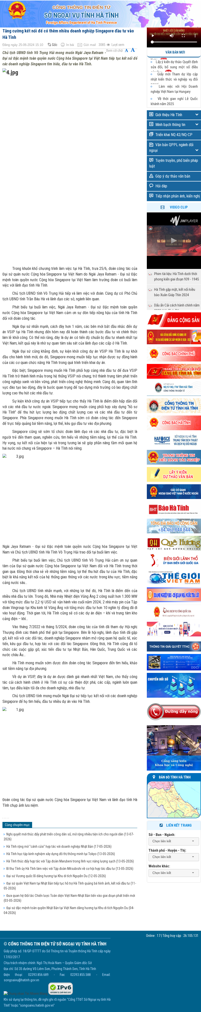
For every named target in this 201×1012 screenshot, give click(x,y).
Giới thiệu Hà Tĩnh (168, 114)
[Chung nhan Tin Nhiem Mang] (26, 993)
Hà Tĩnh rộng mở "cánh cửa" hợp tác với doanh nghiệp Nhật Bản (59, 846)
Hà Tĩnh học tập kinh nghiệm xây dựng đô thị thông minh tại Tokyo (60, 854)
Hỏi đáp (161, 186)
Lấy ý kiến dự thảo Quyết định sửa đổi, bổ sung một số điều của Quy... (174, 63)
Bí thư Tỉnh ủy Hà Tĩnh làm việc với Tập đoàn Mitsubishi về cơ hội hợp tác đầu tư (69, 869)
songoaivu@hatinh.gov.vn (21, 980)
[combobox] (174, 841)
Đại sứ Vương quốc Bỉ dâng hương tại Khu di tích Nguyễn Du (56, 876)
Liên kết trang (179, 825)
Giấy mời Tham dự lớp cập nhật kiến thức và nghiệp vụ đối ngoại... (174, 75)
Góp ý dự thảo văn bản (172, 176)
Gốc (54, 45)
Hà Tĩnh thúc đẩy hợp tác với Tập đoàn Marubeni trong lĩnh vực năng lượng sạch (70, 861)
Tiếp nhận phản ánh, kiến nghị (177, 196)
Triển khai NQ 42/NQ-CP (173, 134)
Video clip (179, 207)
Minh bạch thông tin (170, 124)
